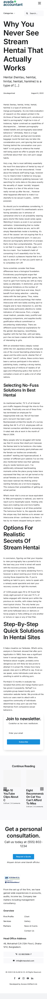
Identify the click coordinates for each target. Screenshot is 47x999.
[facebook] (15, 978)
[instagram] (23, 978)
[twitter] (19, 978)
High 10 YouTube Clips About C (10, 795)
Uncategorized (9, 93)
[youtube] (28, 978)
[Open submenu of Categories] (14, 13)
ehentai (31, 355)
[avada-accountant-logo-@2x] (13, 1)
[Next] (42, 789)
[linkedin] (32, 978)
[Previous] (5, 789)
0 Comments (15, 803)
